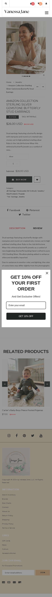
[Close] (47, 273)
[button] (6, 3)
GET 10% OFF (26, 316)
